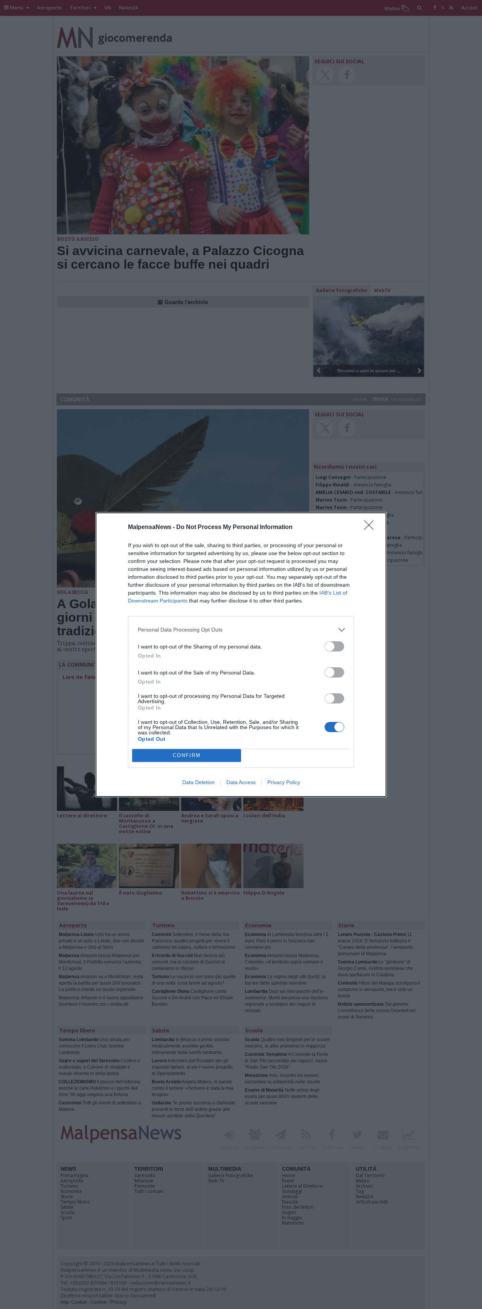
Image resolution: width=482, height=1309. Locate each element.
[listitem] (241, 630)
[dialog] (241, 655)
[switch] (334, 646)
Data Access (241, 782)
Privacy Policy (283, 782)
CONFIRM (187, 755)
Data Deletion (198, 782)
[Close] (371, 527)
